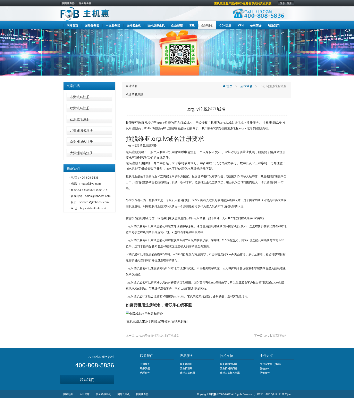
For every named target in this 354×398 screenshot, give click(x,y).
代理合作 (145, 372)
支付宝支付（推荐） (271, 364)
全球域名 (131, 86)
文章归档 (73, 85)
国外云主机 (123, 394)
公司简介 (145, 364)
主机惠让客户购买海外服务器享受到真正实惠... (244, 3)
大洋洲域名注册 (81, 152)
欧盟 (212, 182)
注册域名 (153, 304)
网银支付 (265, 372)
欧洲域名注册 (80, 108)
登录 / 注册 (286, 3)
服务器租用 (186, 364)
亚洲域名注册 (80, 119)
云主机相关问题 (228, 368)
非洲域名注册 (80, 96)
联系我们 (87, 379)
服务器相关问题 (228, 364)
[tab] (89, 86)
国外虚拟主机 (103, 394)
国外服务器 (68, 3)
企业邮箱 (85, 394)
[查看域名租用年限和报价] (144, 313)
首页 (229, 86)
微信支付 (265, 368)
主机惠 (131, 321)
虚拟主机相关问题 (230, 372)
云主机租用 (186, 368)
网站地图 (68, 394)
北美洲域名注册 (81, 130)
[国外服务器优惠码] (177, 52)
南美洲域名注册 (81, 141)
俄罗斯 (216, 206)
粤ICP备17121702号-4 (278, 394)
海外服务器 (85, 3)
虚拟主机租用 (187, 372)
